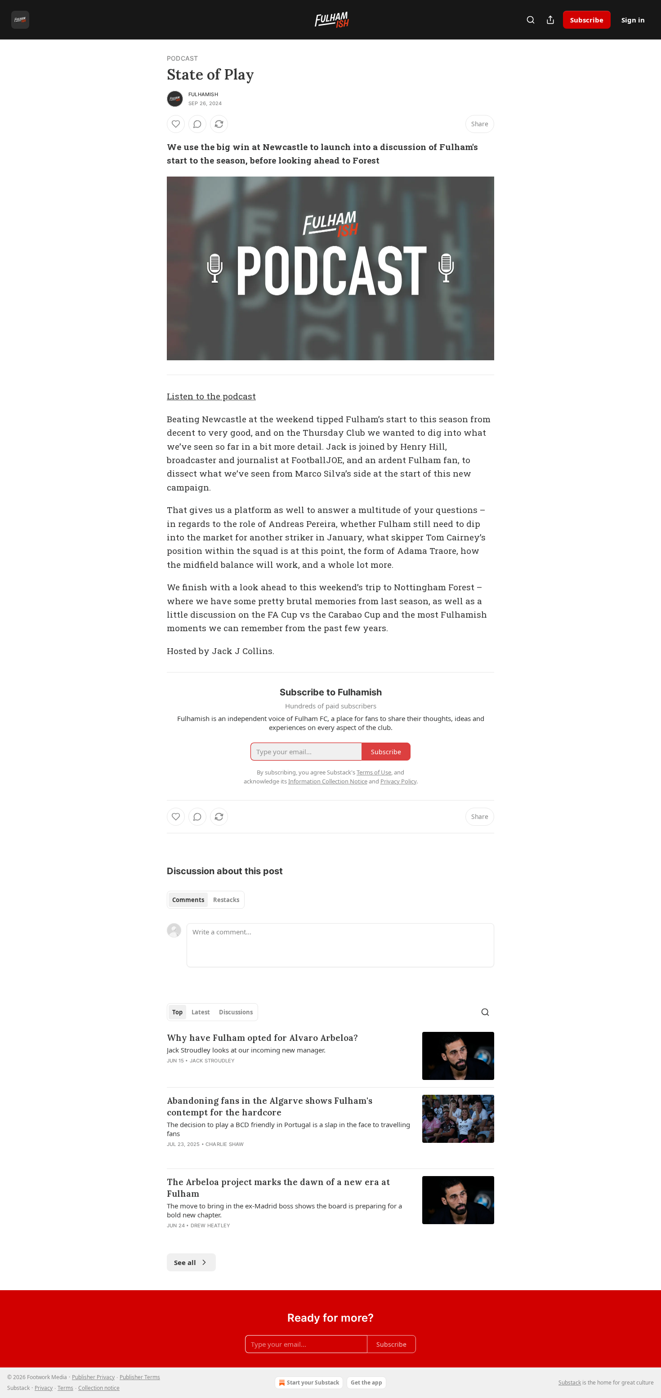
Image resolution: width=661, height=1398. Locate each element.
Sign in (633, 19)
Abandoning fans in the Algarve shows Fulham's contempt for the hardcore (269, 1106)
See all (185, 1262)
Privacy (44, 1388)
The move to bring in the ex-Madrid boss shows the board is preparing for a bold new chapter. (284, 1210)
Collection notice (99, 1388)
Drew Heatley (210, 1225)
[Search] (531, 20)
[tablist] (206, 900)
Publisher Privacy (93, 1377)
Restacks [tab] (226, 900)
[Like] (176, 124)
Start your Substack (313, 1382)
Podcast (182, 58)
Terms (65, 1388)
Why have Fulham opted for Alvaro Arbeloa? (262, 1037)
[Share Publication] (550, 20)
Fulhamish (203, 94)
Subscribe (586, 19)
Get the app (366, 1382)
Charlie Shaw (224, 1144)
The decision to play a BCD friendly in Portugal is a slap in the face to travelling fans (288, 1129)
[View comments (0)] (197, 124)
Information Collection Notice (327, 781)
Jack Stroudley (212, 1060)
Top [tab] (177, 1012)
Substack (569, 1382)
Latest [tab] (201, 1012)
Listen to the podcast (211, 396)
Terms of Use (374, 772)
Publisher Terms (140, 1377)
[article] (330, 1056)
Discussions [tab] (236, 1012)
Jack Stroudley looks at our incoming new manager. (246, 1049)
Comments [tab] (188, 900)
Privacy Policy (398, 781)
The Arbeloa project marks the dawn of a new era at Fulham (278, 1188)
